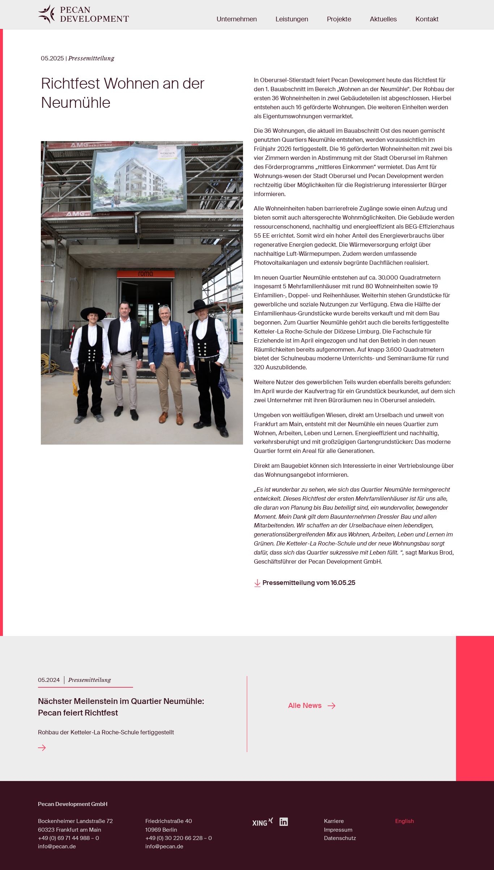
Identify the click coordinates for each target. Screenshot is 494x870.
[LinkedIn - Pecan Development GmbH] (284, 821)
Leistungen (292, 20)
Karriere (334, 821)
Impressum (338, 829)
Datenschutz (340, 838)
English (404, 821)
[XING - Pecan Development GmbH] (262, 821)
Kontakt (427, 20)
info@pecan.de (57, 846)
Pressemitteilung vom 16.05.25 (308, 583)
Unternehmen (237, 20)
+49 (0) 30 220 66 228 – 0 (178, 838)
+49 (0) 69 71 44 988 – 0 (68, 838)
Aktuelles (383, 20)
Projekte (339, 20)
